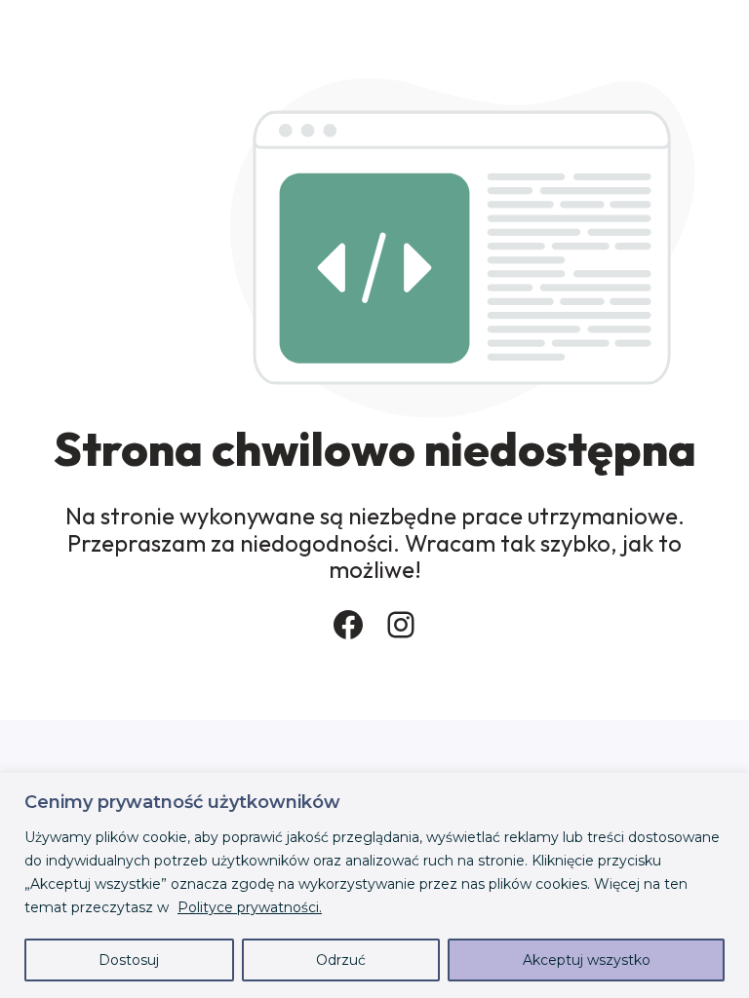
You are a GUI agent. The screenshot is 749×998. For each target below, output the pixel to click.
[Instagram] (400, 624)
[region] (374, 885)
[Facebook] (348, 624)
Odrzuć (341, 960)
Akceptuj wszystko (586, 960)
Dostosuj (129, 960)
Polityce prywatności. (249, 907)
